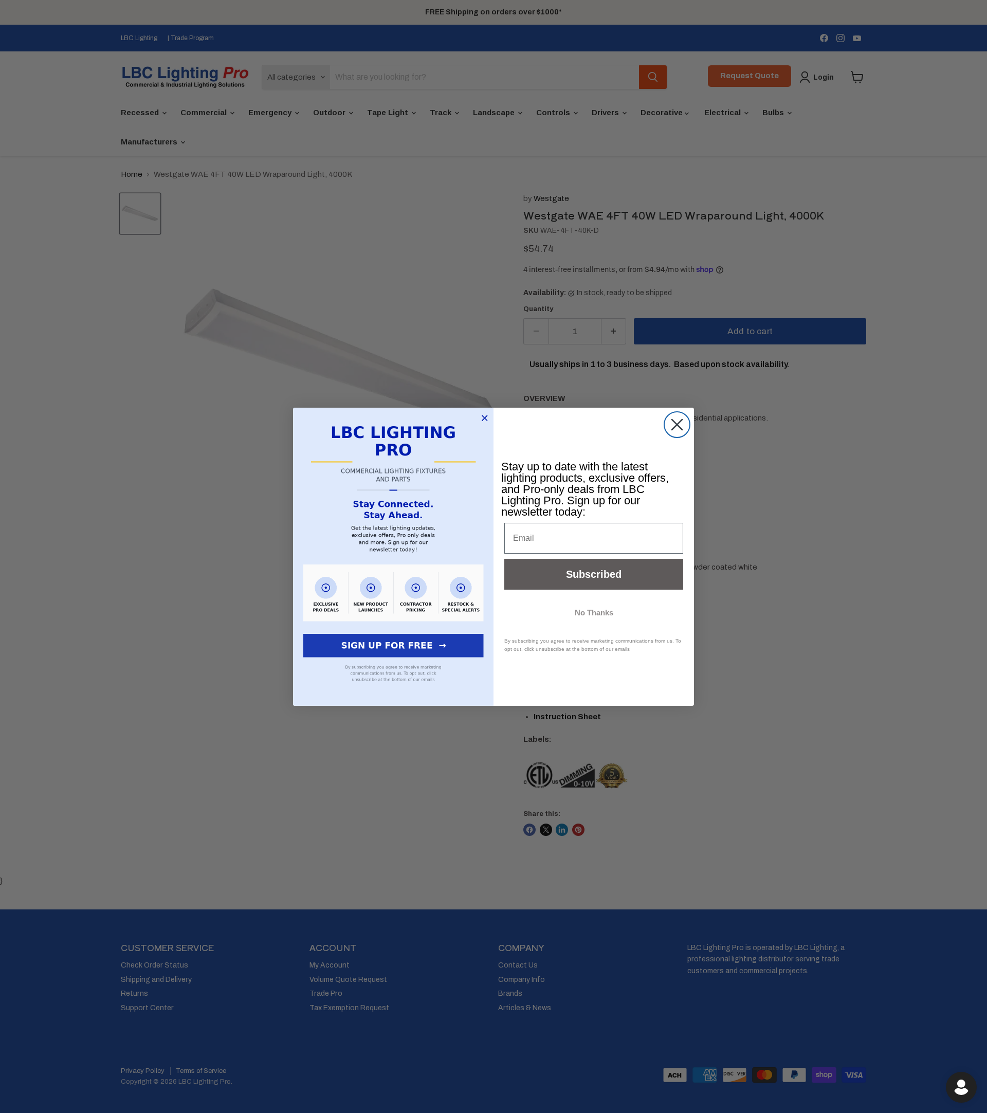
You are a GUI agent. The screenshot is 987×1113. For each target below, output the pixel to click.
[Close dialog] (677, 424)
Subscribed (594, 574)
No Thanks (594, 612)
